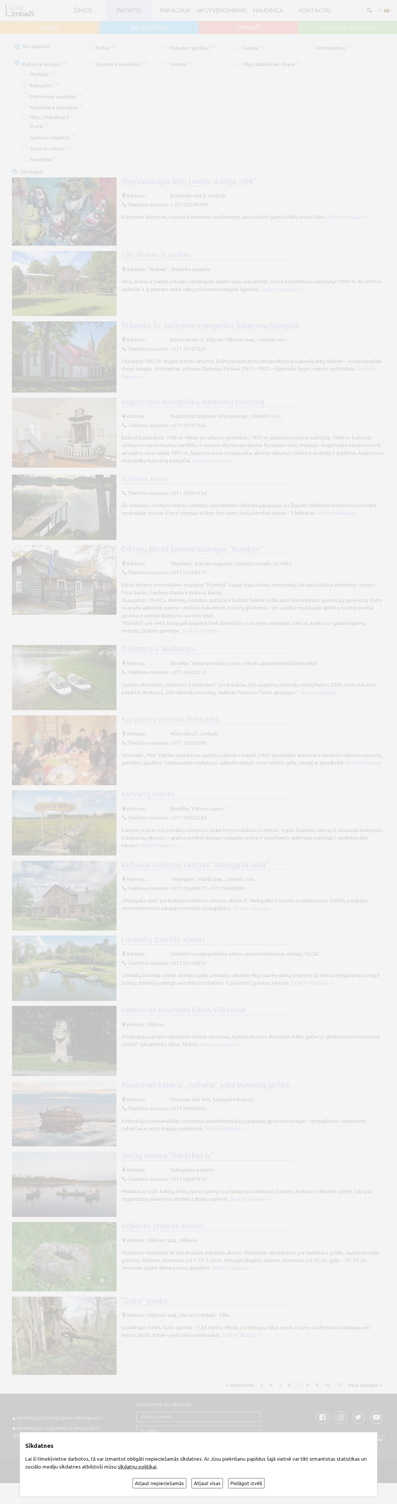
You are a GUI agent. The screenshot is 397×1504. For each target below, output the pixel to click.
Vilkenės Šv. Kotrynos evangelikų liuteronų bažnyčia (210, 325)
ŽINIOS (83, 10)
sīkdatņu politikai (137, 1466)
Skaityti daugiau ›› (348, 217)
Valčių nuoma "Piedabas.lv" (167, 1155)
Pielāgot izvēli (246, 1483)
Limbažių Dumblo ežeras (163, 939)
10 (327, 1384)
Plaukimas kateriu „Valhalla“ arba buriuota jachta (205, 1084)
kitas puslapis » (365, 1384)
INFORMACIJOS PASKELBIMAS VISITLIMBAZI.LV (60, 1418)
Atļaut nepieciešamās (159, 1483)
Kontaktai (314, 10)
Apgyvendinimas (221, 10)
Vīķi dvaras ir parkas (155, 254)
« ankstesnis (240, 1384)
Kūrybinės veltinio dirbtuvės (170, 719)
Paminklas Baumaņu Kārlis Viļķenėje (183, 1009)
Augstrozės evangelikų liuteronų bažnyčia (193, 401)
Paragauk (175, 10)
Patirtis (129, 10)
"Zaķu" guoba (144, 1300)
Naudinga (268, 10)
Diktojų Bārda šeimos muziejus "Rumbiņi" (192, 548)
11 (339, 1384)
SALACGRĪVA (149, 27)
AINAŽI (50, 27)
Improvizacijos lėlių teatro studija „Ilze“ (188, 181)
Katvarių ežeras (148, 794)
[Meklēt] (369, 10)
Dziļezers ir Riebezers (158, 648)
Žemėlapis (31, 171)
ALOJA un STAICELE (347, 27)
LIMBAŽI (248, 27)
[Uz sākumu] (20, 10)
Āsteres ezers (145, 478)
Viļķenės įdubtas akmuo (162, 1225)
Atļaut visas (207, 1483)
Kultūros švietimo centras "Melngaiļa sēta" (195, 864)
